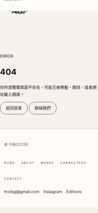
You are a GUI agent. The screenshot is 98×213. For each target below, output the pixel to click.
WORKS (47, 163)
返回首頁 (14, 108)
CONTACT (13, 178)
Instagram (52, 191)
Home (9, 163)
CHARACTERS (73, 163)
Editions (74, 191)
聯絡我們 (43, 108)
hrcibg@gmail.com (21, 191)
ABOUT (27, 163)
